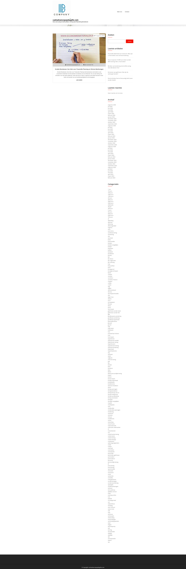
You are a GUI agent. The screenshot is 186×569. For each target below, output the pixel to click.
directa (110, 292)
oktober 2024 (111, 143)
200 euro (110, 200)
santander (111, 476)
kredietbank (111, 382)
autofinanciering (112, 233)
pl (108, 464)
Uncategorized (112, 500)
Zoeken (111, 35)
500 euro (110, 213)
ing (109, 352)
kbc (109, 363)
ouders (110, 446)
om (109, 432)
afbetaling (110, 220)
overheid (110, 448)
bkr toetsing (111, 262)
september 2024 (112, 145)
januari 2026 (111, 117)
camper (110, 274)
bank (109, 240)
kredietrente (111, 384)
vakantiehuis (111, 504)
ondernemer (111, 436)
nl (108, 429)
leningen (110, 399)
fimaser (110, 304)
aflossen (110, 222)
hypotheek (111, 349)
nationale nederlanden (114, 427)
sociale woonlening (113, 483)
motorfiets (111, 422)
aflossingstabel (112, 226)
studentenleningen (113, 486)
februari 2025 (111, 136)
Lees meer (79, 80)
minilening (111, 412)
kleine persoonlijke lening (115, 373)
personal (110, 460)
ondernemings (112, 439)
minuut (110, 417)
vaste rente (111, 509)
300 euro (110, 208)
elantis (110, 299)
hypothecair (111, 339)
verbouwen (111, 516)
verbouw (110, 514)
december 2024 (112, 139)
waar (109, 523)
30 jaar (110, 207)
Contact (127, 12)
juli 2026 (110, 106)
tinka (109, 493)
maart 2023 (111, 176)
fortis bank (111, 309)
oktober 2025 (111, 122)
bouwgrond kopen (113, 271)
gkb (109, 314)
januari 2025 (111, 138)
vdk (109, 511)
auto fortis (111, 231)
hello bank (111, 328)
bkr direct (110, 259)
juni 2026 (110, 108)
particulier (111, 453)
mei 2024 (110, 152)
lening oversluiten (113, 398)
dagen (109, 288)
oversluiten (111, 450)
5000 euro (110, 215)
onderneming (111, 438)
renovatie (110, 471)
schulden (110, 478)
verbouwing (111, 518)
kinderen (110, 368)
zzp (109, 542)
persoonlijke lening (113, 462)
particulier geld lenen (114, 455)
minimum (110, 413)
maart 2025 (111, 134)
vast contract (111, 507)
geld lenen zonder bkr (114, 312)
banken (110, 243)
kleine (109, 372)
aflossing (110, 224)
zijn (109, 537)
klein (109, 370)
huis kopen (111, 337)
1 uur (109, 189)
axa (109, 236)
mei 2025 (110, 131)
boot (109, 267)
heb (109, 326)
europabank (111, 302)
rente (109, 474)
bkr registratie (112, 260)
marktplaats (111, 405)
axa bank (110, 238)
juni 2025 (110, 129)
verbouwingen (112, 519)
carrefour (110, 278)
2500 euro (110, 203)
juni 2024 (110, 150)
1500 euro (110, 196)
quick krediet (111, 469)
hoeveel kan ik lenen (113, 333)
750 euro (110, 217)
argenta (110, 227)
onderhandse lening (113, 434)
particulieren (111, 458)
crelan (109, 285)
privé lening (111, 467)
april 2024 (110, 153)
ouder (109, 445)
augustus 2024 (112, 146)
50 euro (110, 212)
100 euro (110, 193)
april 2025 (110, 132)
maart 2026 (111, 113)
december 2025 (112, 119)
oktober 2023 (111, 164)
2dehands (110, 205)
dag (109, 286)
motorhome (111, 424)
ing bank (110, 354)
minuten (110, 415)
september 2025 (112, 124)
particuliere (111, 457)
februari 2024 (111, 157)
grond (109, 325)
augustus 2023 (112, 167)
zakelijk (110, 533)
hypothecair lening (113, 342)
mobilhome (111, 418)
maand (110, 403)
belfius (110, 250)
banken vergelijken (113, 245)
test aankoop (111, 490)
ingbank (110, 358)
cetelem (110, 281)
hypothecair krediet (113, 340)
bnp (109, 264)
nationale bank (112, 425)
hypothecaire (111, 344)
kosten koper (111, 379)
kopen (109, 375)
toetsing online (112, 495)
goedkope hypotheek (113, 319)
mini (109, 406)
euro (109, 300)
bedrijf (109, 246)
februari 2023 (111, 178)
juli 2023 (110, 169)
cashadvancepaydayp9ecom (73, 64)
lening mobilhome (113, 394)
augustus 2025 (112, 125)
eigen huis (110, 297)
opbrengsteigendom (113, 443)
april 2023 (110, 174)
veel (109, 512)
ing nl (109, 356)
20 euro (110, 198)
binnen (110, 255)
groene (110, 323)
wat (109, 528)
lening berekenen (112, 391)
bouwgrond (111, 269)
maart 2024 (111, 155)
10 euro (110, 191)
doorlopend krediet (113, 293)
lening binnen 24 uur (113, 392)
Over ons (119, 12)
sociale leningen (112, 481)
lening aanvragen (112, 389)
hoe (109, 332)
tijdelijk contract (112, 491)
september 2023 (112, 165)
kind (109, 366)
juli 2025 (110, 127)
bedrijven (110, 248)
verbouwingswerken (113, 521)
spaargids (110, 485)
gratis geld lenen (112, 321)
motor (109, 420)
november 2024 (112, 141)
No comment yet (89, 64)
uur (109, 502)
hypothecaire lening (113, 346)
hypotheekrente (112, 351)
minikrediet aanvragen (114, 410)
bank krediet (111, 241)
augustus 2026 (112, 105)
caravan (110, 276)
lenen (109, 387)
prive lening (111, 465)
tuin (109, 497)
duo (109, 295)
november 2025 (112, 120)
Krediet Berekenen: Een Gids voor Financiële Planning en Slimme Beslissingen (79, 69)
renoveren (111, 472)
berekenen (111, 253)
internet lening (112, 359)
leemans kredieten (113, 385)
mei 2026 (110, 110)
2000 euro (110, 201)
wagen (109, 524)
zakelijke (110, 535)
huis (109, 335)
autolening (111, 234)
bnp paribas (111, 266)
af (108, 219)
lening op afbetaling (113, 396)
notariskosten (112, 431)
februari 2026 (111, 115)
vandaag (110, 505)
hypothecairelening (113, 347)
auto (109, 229)
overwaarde (111, 452)
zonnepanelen (112, 538)
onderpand (111, 441)
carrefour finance (112, 279)
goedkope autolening (114, 318)
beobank (110, 252)
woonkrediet (111, 531)
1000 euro (110, 194)
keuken (110, 365)
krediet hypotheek (113, 380)
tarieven (110, 488)
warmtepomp (111, 526)
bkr (109, 257)
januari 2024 (111, 158)
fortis (109, 307)
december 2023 (112, 160)
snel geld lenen (112, 479)
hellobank (110, 330)
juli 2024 (110, 148)
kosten (110, 377)
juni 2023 (110, 171)
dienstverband (112, 290)
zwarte (110, 540)
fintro (109, 306)
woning (110, 530)
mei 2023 (110, 172)
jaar (109, 361)
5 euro (109, 210)
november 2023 (112, 162)
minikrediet (111, 408)
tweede (110, 498)
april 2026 (110, 112)
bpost (109, 273)
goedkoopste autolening (114, 316)
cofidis (109, 283)
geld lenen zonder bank (114, 311)
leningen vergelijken (113, 401)
